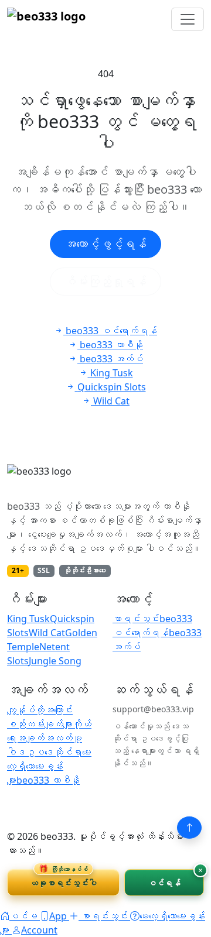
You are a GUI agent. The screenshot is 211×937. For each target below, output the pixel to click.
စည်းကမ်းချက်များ (40, 724)
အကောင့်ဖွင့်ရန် (105, 244)
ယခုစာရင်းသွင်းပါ (63, 878)
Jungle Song (55, 660)
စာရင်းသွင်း (136, 618)
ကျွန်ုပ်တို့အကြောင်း (40, 709)
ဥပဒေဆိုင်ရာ (54, 752)
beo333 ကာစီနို (48, 780)
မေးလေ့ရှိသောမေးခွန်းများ (49, 766)
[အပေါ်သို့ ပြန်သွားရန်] (189, 827)
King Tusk (28, 618)
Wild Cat (47, 632)
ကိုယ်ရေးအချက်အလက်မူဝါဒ (49, 738)
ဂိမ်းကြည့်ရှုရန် (105, 281)
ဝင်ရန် (164, 882)
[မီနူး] (187, 19)
